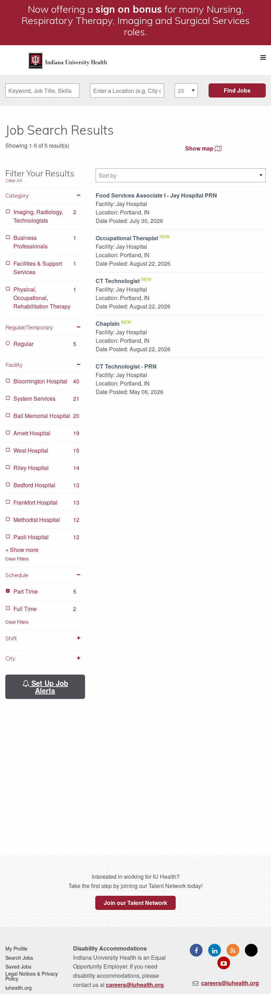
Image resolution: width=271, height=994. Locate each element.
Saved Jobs (18, 966)
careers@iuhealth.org (135, 985)
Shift (11, 638)
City (10, 658)
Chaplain (108, 323)
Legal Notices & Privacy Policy (31, 976)
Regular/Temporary (29, 327)
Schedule (17, 574)
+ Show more (21, 550)
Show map (200, 148)
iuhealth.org (18, 987)
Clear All (13, 180)
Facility (14, 364)
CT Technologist (118, 281)
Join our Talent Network (135, 903)
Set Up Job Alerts (48, 686)
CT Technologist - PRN (126, 366)
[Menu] (263, 57)
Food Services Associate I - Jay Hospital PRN (156, 195)
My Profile (16, 948)
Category (17, 195)
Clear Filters (17, 558)
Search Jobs (19, 957)
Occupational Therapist (127, 238)
